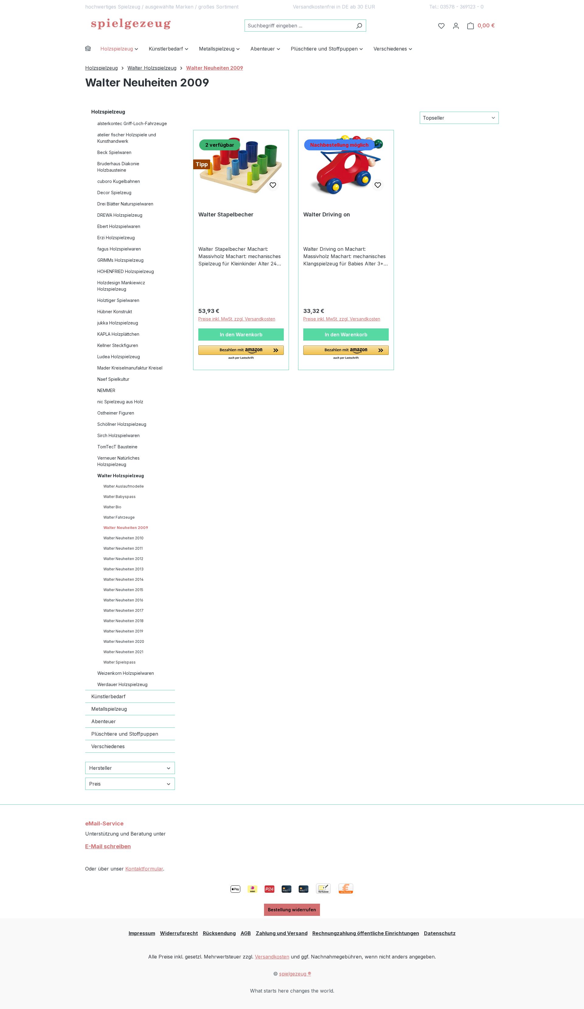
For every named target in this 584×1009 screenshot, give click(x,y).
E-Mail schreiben (108, 846)
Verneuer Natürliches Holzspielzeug (118, 461)
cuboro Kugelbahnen (118, 181)
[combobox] (298, 25)
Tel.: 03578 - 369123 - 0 (456, 7)
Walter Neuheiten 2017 (123, 610)
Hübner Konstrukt (114, 311)
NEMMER (106, 390)
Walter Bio (112, 507)
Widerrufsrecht (179, 933)
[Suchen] (359, 25)
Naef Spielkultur (113, 379)
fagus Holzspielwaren (119, 248)
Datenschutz (440, 933)
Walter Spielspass (119, 662)
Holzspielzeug (108, 112)
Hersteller (100, 768)
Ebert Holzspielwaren (118, 226)
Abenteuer (103, 721)
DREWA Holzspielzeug (119, 215)
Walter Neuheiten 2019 (123, 631)
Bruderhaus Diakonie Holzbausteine (118, 167)
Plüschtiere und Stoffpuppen (124, 734)
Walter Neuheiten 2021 (123, 652)
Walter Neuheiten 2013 (123, 569)
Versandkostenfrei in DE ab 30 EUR (334, 7)
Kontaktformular (144, 869)
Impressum (142, 933)
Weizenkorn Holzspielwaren (125, 673)
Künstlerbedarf (108, 696)
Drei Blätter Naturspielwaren (125, 203)
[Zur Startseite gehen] (130, 24)
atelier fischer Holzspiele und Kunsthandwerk (126, 138)
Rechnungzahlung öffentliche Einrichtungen (365, 933)
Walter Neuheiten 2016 (123, 600)
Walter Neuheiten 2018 (123, 620)
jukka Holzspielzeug (117, 322)
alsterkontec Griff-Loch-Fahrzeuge (132, 123)
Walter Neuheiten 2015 (123, 589)
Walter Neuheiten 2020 (123, 641)
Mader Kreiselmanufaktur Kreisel (129, 367)
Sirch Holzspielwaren (118, 435)
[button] (241, 352)
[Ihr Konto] (456, 25)
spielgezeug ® (295, 974)
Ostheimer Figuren (115, 412)
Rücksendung (219, 933)
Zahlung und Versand (282, 933)
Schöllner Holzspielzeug (121, 424)
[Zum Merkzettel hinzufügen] (273, 185)
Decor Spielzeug (114, 192)
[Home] (92, 49)
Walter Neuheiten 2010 (123, 538)
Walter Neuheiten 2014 (123, 579)
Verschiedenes (108, 746)
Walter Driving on (326, 214)
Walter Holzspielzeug (120, 475)
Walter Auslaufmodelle (123, 486)
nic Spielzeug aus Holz (120, 401)
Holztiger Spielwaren (118, 300)
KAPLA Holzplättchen (118, 334)
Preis (95, 784)
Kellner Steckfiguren (117, 345)
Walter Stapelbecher (225, 214)
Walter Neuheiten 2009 (125, 527)
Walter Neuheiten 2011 (123, 548)
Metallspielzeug (109, 709)
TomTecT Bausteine (117, 446)
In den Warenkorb (241, 334)
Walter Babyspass (119, 496)
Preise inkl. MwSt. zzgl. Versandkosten (236, 318)
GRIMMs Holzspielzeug (120, 260)
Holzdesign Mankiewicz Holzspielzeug (121, 286)
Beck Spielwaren (114, 152)
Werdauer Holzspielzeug (122, 684)
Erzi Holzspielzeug (116, 237)
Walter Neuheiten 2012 (123, 558)
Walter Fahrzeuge (119, 517)
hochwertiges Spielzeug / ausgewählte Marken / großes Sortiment (161, 7)
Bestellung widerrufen (292, 909)
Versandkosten (272, 957)
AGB (246, 933)
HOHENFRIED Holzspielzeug (125, 271)
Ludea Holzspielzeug (118, 356)
